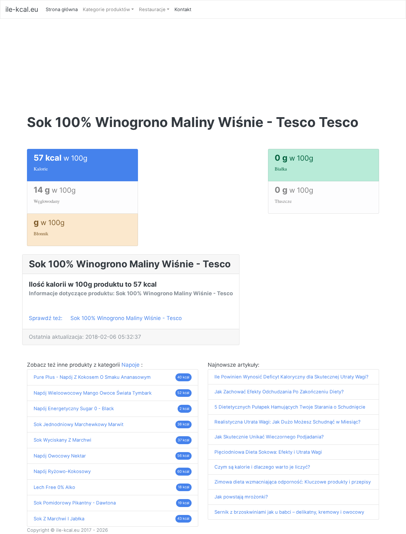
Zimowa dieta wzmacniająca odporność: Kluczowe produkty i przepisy (292, 482)
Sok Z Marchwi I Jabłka (59, 519)
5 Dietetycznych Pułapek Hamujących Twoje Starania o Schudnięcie (289, 407)
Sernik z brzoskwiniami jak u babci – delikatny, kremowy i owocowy (289, 512)
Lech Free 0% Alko (54, 487)
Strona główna (63, 9)
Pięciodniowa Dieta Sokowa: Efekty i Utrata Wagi (268, 452)
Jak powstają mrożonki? (241, 497)
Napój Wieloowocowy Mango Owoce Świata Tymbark (93, 393)
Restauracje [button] (152, 9)
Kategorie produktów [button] (106, 9)
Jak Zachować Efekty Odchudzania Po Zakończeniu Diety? (279, 392)
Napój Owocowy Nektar (60, 456)
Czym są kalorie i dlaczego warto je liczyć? (262, 467)
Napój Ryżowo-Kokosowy (62, 471)
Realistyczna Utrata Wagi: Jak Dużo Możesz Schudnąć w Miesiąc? (287, 422)
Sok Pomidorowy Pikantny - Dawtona (75, 503)
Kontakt (182, 9)
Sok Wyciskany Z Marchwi (62, 440)
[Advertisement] (203, 66)
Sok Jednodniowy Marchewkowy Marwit (78, 424)
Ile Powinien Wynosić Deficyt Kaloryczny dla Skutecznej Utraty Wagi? (291, 377)
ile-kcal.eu (21, 9)
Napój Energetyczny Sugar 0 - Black (74, 408)
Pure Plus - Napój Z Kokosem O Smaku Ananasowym (92, 377)
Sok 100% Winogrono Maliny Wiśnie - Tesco (126, 318)
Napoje (131, 365)
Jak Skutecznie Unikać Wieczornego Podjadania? (269, 437)
